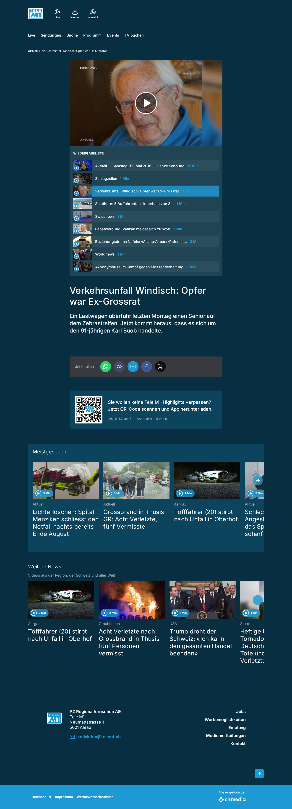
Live (31, 35)
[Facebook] (146, 366)
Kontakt (238, 743)
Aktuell (33, 51)
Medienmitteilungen (226, 735)
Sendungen (51, 35)
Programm (92, 35)
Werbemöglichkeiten (225, 719)
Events (113, 35)
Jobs (241, 711)
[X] (160, 366)
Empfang (237, 727)
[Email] (133, 366)
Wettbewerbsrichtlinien (95, 797)
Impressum (64, 797)
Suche (72, 35)
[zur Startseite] (35, 13)
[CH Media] (232, 798)
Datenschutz (42, 797)
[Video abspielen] (146, 103)
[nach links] (34, 480)
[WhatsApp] (105, 366)
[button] (119, 366)
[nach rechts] (258, 480)
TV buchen (134, 35)
